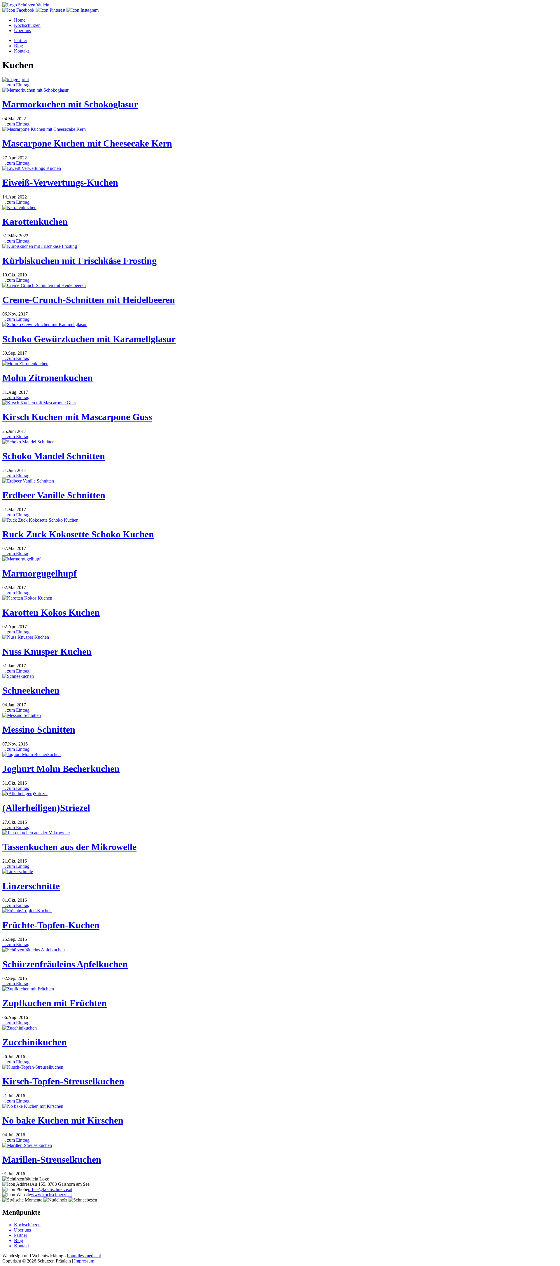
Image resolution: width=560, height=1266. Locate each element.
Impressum (84, 1260)
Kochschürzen (27, 25)
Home (19, 20)
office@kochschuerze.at (50, 1189)
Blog (18, 45)
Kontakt (21, 50)
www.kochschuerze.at (51, 1194)
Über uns (22, 30)
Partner (20, 40)
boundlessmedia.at (84, 1255)
